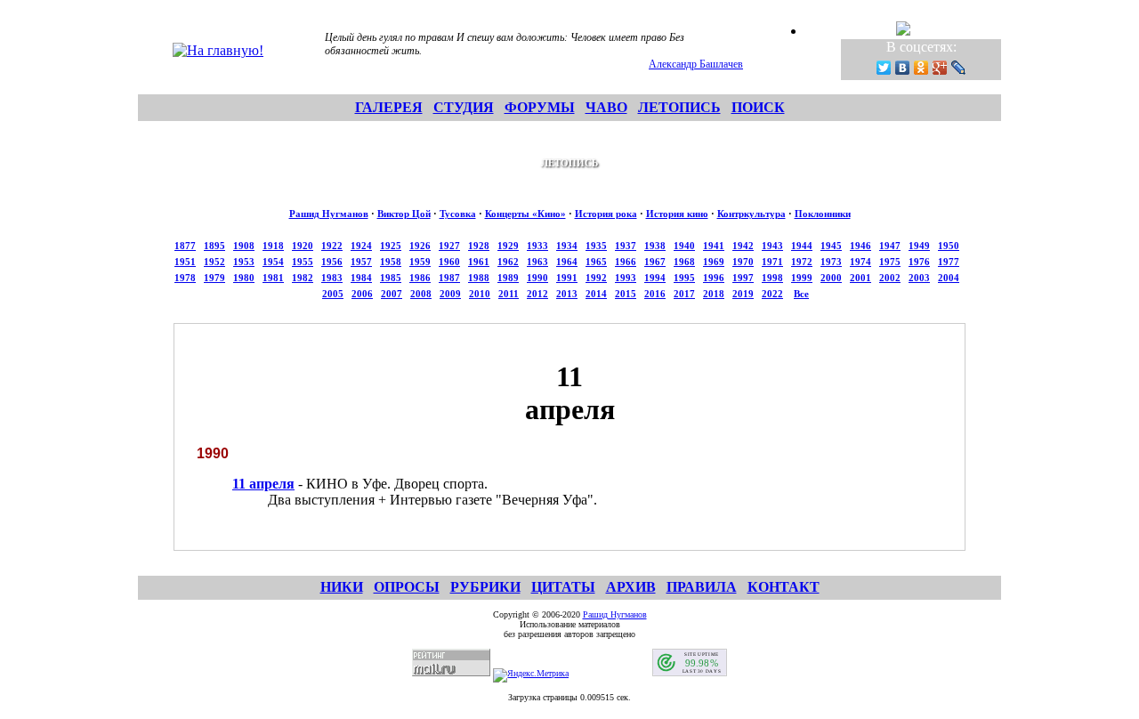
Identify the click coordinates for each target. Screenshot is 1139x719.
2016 (655, 293)
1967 (655, 261)
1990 (537, 277)
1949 (919, 245)
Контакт (783, 586)
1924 (361, 245)
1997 (743, 277)
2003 (919, 277)
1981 (273, 277)
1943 (772, 245)
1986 (420, 277)
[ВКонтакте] (902, 67)
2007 (391, 293)
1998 (772, 277)
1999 (801, 277)
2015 (625, 293)
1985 (390, 277)
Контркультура (751, 213)
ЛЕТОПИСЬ (679, 107)
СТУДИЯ (463, 107)
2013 (567, 293)
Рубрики (485, 586)
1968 (684, 261)
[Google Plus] (940, 67)
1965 (596, 261)
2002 (890, 277)
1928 (478, 245)
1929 (508, 245)
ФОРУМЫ (540, 107)
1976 (919, 261)
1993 (625, 277)
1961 (478, 261)
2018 (713, 293)
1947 (890, 245)
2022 (772, 293)
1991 (567, 277)
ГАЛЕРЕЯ (389, 107)
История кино (677, 213)
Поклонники (823, 213)
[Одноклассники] (921, 67)
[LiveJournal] (958, 67)
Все (801, 293)
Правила (701, 586)
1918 (273, 245)
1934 (567, 245)
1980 (243, 277)
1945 (831, 245)
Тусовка (458, 213)
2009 (450, 293)
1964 (567, 261)
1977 (948, 261)
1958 (390, 261)
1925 (390, 245)
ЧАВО (606, 107)
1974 (860, 261)
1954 (273, 261)
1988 (478, 277)
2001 (860, 277)
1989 (508, 277)
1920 (302, 245)
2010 (479, 293)
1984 (361, 277)
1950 (948, 245)
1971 (772, 261)
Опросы (407, 586)
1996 (713, 277)
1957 (361, 261)
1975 (890, 261)
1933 (537, 245)
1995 (684, 277)
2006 (362, 293)
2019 (743, 293)
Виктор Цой (404, 213)
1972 (801, 261)
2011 (508, 293)
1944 (801, 245)
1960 (449, 261)
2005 (332, 293)
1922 (332, 245)
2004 (948, 277)
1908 (243, 245)
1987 (449, 277)
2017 (684, 293)
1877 (185, 245)
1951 (185, 261)
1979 (214, 277)
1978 (185, 277)
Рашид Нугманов (328, 213)
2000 (831, 277)
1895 (214, 245)
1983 (332, 277)
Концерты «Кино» (525, 213)
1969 (713, 261)
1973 (831, 261)
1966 (625, 261)
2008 (421, 293)
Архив (631, 586)
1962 (508, 261)
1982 (302, 277)
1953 (243, 261)
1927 (449, 245)
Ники (341, 586)
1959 (420, 261)
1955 (302, 261)
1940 (684, 245)
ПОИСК (758, 107)
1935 (596, 245)
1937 (625, 245)
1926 (420, 245)
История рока (606, 213)
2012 (537, 293)
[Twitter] (884, 67)
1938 (655, 245)
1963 (537, 261)
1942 (743, 245)
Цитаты (563, 586)
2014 (596, 293)
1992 (596, 277)
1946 (860, 245)
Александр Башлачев (696, 64)
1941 (713, 245)
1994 (655, 277)
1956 (332, 261)
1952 (214, 261)
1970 (743, 261)
